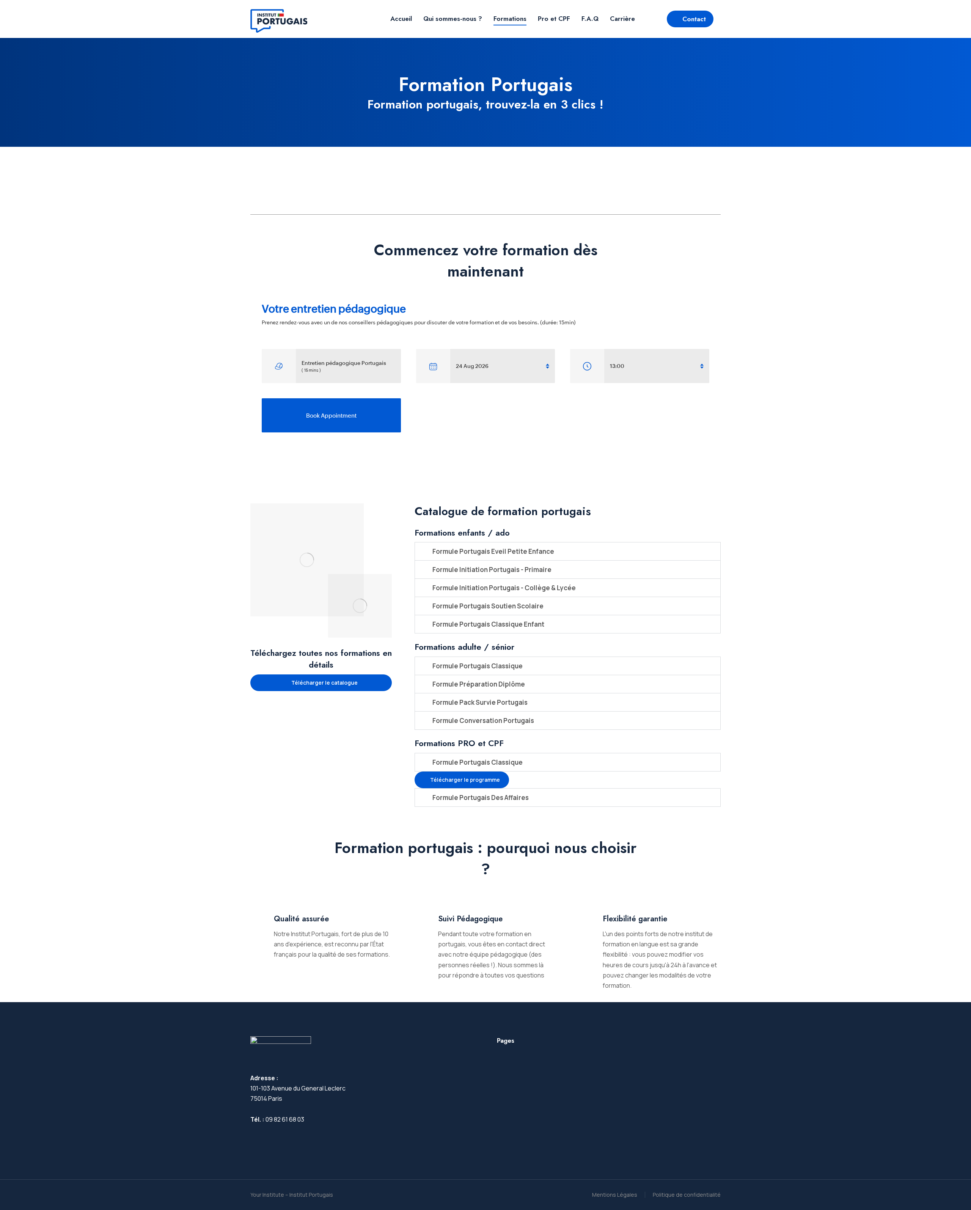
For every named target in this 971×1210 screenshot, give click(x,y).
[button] (567, 551)
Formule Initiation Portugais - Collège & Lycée (504, 587)
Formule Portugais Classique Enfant (488, 624)
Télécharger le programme (465, 779)
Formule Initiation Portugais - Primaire (491, 569)
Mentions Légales (614, 1194)
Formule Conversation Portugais (483, 720)
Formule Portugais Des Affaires (480, 797)
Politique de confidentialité (687, 1194)
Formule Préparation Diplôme (478, 684)
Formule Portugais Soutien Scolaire (488, 606)
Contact (694, 19)
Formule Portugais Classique (477, 666)
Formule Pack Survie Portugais (480, 702)
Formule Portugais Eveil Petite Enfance (493, 551)
